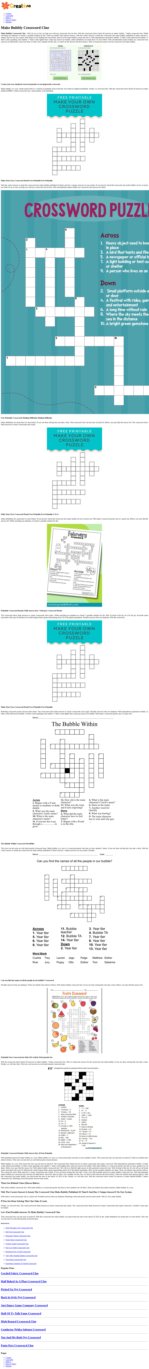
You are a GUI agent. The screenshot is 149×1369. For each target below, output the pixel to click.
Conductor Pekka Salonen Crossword (23, 1329)
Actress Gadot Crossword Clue (17, 1244)
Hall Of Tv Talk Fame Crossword (21, 1313)
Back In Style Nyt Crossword (18, 1297)
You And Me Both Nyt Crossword (21, 1337)
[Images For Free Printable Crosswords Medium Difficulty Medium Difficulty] (74, 302)
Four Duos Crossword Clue (16, 1260)
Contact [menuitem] (8, 14)
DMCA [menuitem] (8, 18)
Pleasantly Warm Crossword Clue (18, 1236)
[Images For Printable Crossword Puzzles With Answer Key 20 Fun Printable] (74, 1108)
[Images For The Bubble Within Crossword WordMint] (74, 778)
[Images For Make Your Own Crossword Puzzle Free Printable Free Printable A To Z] (74, 469)
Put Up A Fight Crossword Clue (17, 1248)
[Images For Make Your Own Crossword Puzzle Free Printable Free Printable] (74, 135)
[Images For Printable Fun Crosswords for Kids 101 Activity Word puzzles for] (74, 1021)
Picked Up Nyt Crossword (16, 1289)
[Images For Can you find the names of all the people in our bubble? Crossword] (74, 915)
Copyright (9, 1360)
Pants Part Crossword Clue (17, 1345)
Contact (8, 1358)
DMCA (8, 1362)
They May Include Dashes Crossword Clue (21, 1256)
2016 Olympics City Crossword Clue (19, 1228)
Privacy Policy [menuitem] (11, 20)
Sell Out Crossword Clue (15, 1232)
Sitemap (9, 1366)
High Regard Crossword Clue (18, 1321)
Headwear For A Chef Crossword (18, 1252)
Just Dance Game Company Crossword (24, 1305)
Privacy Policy (11, 1364)
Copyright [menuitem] (9, 16)
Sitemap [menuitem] (9, 22)
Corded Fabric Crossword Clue (20, 1273)
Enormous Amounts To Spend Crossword (21, 1264)
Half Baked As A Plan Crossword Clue (24, 1281)
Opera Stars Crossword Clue (16, 1240)
